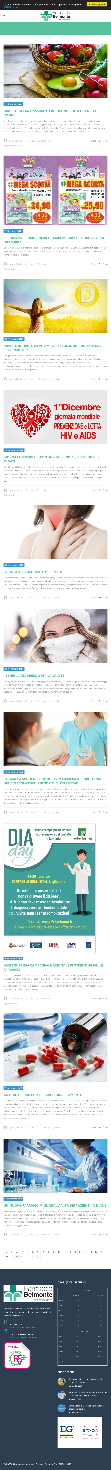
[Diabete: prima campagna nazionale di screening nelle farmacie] (50, 888)
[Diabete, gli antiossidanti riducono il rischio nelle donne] (55, 71)
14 (80, 1251)
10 (59, 1251)
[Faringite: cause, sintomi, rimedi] (55, 532)
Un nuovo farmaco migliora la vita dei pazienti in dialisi (55, 1205)
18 (101, 1251)
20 (11, 1256)
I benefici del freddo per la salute (34, 675)
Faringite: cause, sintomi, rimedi (33, 572)
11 (64, 1251)
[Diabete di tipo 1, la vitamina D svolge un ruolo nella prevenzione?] (55, 306)
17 (96, 1251)
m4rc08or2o (17, 141)
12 (69, 1251)
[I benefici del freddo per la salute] (55, 636)
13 (75, 1251)
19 (6, 1256)
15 (85, 1251)
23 (27, 1256)
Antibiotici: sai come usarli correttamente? (44, 1095)
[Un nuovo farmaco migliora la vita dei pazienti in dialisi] (55, 1166)
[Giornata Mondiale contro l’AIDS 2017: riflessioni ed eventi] (55, 417)
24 (32, 1256)
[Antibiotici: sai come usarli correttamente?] (55, 1047)
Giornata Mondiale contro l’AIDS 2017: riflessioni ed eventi (51, 459)
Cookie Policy (11, 6)
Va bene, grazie (97, 4)
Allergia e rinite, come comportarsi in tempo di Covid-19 (86, 1380)
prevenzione (11, 145)
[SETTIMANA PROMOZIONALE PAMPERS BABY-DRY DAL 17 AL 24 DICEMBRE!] (55, 190)
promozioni (11, 269)
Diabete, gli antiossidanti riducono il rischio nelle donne (50, 113)
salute (20, 145)
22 (22, 1256)
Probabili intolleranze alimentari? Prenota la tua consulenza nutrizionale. (88, 1394)
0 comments (44, 141)
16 (90, 1251)
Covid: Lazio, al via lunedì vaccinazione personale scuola (86, 1407)
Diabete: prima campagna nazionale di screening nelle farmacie (53, 967)
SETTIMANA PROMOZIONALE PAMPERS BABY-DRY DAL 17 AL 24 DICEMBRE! (54, 240)
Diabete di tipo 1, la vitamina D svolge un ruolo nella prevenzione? (52, 347)
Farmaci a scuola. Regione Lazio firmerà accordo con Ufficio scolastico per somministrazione (52, 781)
